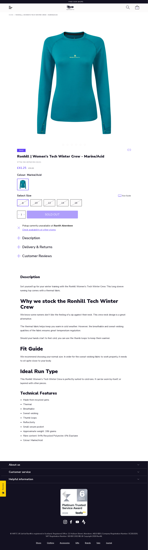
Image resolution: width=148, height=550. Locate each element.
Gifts (77, 543)
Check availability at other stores (39, 229)
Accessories (65, 543)
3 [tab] (72, 145)
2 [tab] (67, 145)
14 (62, 203)
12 (49, 203)
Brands (88, 543)
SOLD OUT (52, 214)
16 (76, 203)
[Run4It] (70, 8)
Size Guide (126, 196)
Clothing (50, 543)
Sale (98, 543)
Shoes (38, 543)
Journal (109, 543)
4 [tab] (76, 145)
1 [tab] (63, 145)
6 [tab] (85, 145)
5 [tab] (80, 145)
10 (36, 203)
